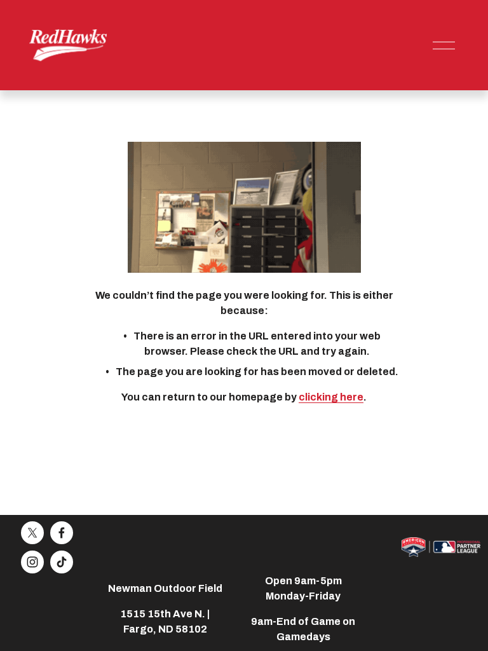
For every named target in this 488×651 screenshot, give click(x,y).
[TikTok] (61, 562)
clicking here (331, 397)
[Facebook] (61, 532)
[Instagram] (32, 562)
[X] (32, 532)
